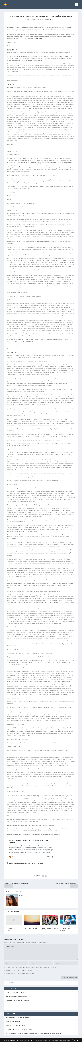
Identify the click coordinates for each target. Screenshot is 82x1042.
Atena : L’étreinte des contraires (15, 992)
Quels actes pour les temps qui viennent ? (14, 927)
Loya (49, 1040)
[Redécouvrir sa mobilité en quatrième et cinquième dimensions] (32, 920)
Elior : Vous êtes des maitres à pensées (16, 996)
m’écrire (39, 38)
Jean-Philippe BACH (11, 1017)
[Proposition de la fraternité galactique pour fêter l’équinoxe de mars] (50, 920)
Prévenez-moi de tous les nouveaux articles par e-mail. (20, 973)
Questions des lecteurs (41, 1040)
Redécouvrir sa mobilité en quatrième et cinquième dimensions (32, 928)
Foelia (33, 19)
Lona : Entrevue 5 (24, 1017)
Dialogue (46, 19)
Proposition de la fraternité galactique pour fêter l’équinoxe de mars (50, 928)
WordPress (29, 1040)
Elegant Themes (14, 1040)
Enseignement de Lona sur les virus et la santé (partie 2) (26, 863)
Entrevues (8, 1008)
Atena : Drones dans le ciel (24, 1029)
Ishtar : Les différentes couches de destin (67, 927)
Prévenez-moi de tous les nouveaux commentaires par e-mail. (22, 970)
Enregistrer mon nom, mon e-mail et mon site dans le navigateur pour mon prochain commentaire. (31, 967)
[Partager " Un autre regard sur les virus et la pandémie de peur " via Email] (46, 875)
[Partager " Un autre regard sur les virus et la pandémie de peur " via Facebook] (43, 875)
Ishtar (50, 19)
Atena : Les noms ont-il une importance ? (17, 1000)
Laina (60, 1040)
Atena (64, 1040)
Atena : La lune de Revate (13, 1004)
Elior (53, 1040)
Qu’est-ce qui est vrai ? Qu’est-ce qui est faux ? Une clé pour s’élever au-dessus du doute (36, 1033)
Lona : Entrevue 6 (16, 1021)
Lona (56, 1040)
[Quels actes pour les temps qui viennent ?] (14, 920)
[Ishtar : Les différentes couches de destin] (68, 920)
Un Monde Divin (10, 1029)
